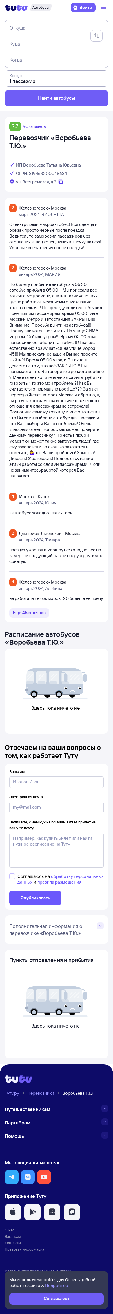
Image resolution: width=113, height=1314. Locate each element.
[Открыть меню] (104, 7)
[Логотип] (16, 7)
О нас (9, 1230)
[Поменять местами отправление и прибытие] (96, 36)
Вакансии (13, 1236)
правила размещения (59, 882)
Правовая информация (24, 1249)
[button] (12, 1177)
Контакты (13, 1242)
